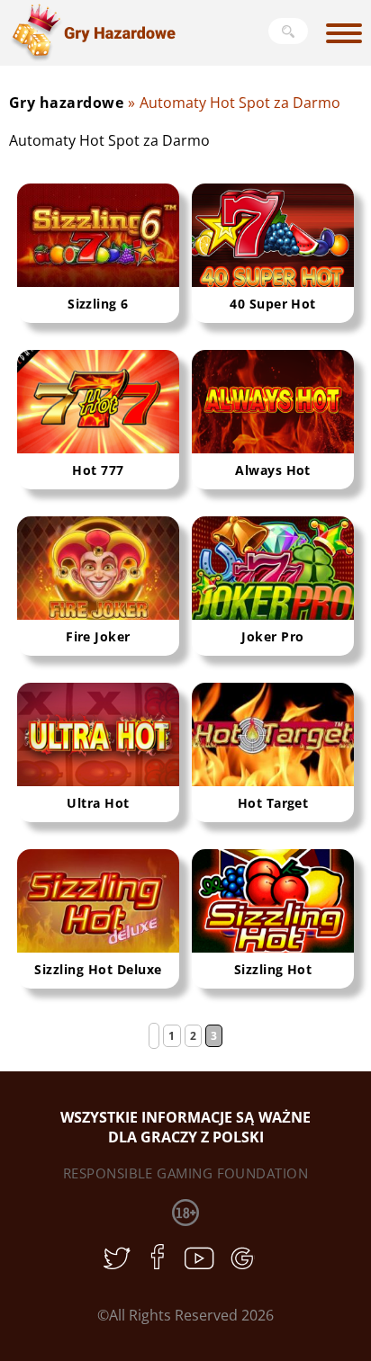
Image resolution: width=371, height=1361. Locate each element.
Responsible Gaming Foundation (185, 1173)
